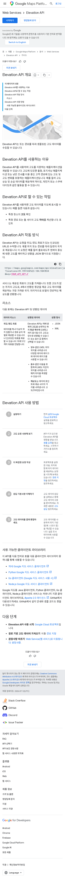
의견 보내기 (11, 67)
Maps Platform (37, 4)
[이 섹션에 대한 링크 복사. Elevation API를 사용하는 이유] (52, 159)
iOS (4, 771)
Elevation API (35, 13)
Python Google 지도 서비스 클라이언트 (28, 572)
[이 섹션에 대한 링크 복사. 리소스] (14, 303)
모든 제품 (6, 852)
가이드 (24, 55)
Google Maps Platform (26, 52)
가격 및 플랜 (7, 794)
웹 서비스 (6, 781)
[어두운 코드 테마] (55, 264)
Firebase (6, 838)
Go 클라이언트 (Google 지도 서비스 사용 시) (31, 578)
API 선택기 (7, 743)
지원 (4, 804)
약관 (4, 865)
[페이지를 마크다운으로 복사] (44, 75)
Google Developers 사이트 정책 (15, 682)
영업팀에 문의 (30, 20)
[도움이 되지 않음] (24, 61)
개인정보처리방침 (17, 865)
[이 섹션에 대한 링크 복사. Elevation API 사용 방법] (42, 403)
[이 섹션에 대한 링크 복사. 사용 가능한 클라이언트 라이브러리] (49, 550)
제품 (10, 52)
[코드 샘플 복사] (60, 264)
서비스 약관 (7, 809)
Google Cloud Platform (13, 842)
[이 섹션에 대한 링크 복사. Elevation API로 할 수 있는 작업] (54, 197)
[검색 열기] (51, 3)
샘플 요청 (48, 443)
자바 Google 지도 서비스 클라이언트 (27, 566)
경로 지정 (51, 633)
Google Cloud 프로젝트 (47, 624)
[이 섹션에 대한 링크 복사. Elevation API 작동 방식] (42, 235)
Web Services (11, 13)
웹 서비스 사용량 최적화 (12, 753)
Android (6, 766)
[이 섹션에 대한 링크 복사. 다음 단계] (20, 617)
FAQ (4, 739)
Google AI (6, 847)
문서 (41, 52)
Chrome (6, 833)
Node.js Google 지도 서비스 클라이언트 (28, 584)
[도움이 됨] (20, 61)
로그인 (58, 3)
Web (4, 776)
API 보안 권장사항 (10, 748)
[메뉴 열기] (5, 3)
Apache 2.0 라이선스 (35, 597)
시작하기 (10, 20)
